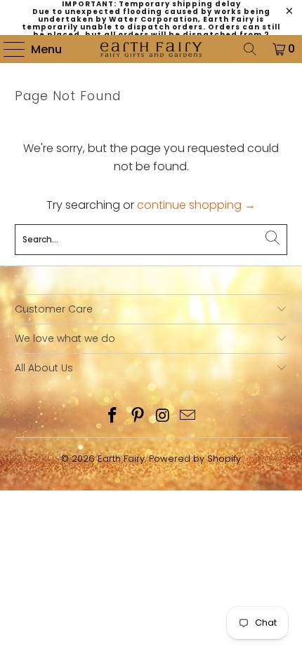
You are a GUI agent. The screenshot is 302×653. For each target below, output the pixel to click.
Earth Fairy (121, 458)
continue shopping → (196, 205)
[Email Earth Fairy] (188, 416)
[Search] (250, 49)
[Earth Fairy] (151, 49)
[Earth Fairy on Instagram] (162, 416)
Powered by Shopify (195, 458)
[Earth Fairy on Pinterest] (137, 416)
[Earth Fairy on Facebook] (113, 416)
